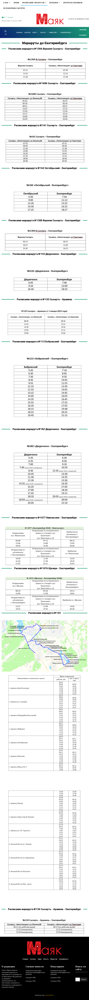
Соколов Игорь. (49, 995)
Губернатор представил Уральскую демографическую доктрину (35, 972)
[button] (6, 34)
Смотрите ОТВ (30, 977)
